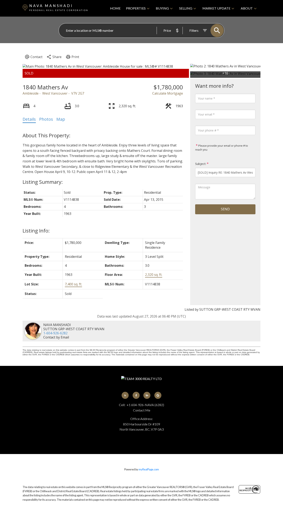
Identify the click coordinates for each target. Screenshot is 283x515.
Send (225, 209)
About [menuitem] (247, 8)
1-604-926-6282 (55, 333)
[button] (125, 395)
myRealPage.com (149, 469)
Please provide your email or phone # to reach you (221, 148)
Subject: (200, 164)
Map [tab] (60, 119)
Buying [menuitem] (162, 8)
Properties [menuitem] (136, 8)
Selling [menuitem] (185, 8)
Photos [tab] (46, 119)
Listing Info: (36, 230)
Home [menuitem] (115, 8)
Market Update (216, 8)
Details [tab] (29, 119)
